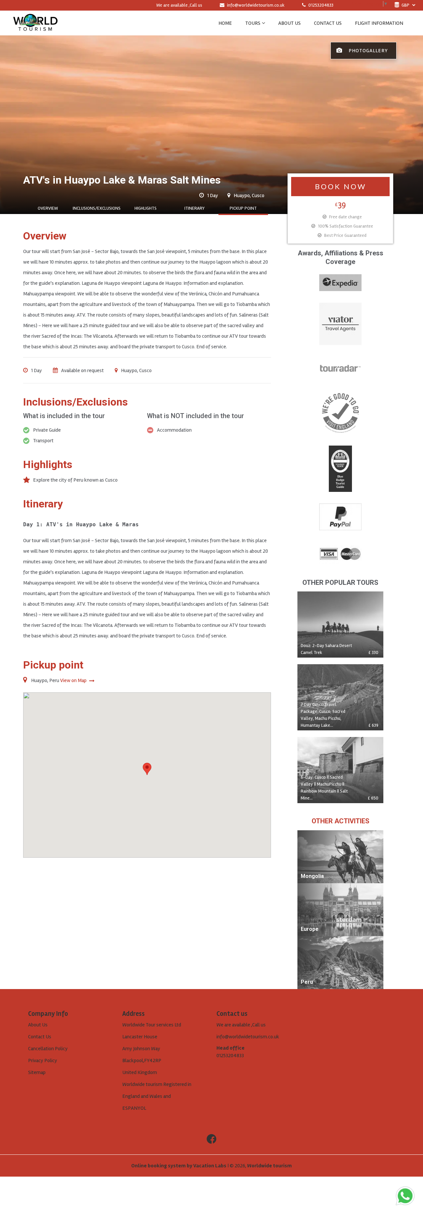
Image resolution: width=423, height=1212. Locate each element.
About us (289, 23)
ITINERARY (194, 208)
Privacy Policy (42, 1060)
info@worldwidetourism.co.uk (256, 5)
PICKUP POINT (243, 208)
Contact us (328, 23)
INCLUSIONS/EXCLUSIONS (97, 208)
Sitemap (37, 1072)
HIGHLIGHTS (146, 208)
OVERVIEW (48, 208)
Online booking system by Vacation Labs (179, 1165)
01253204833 (320, 5)
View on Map (74, 680)
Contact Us (39, 1036)
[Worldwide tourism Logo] (35, 23)
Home (225, 23)
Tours (252, 23)
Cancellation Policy (48, 1048)
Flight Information (379, 23)
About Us (38, 1024)
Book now (340, 186)
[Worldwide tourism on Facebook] (211, 1139)
